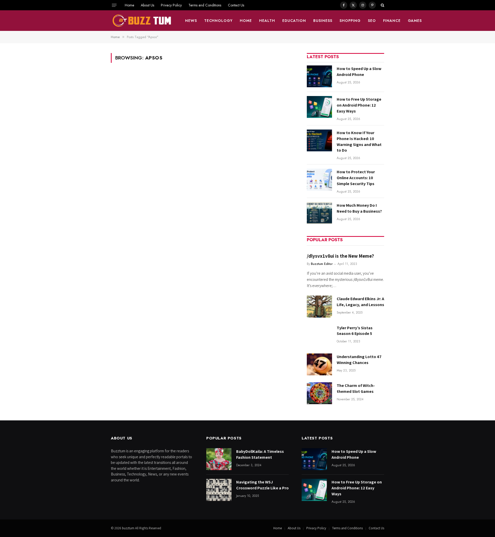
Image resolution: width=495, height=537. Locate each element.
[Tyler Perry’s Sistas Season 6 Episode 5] (319, 336)
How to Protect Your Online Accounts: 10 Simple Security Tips (356, 177)
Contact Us (236, 5)
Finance (392, 20)
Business (322, 20)
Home (129, 5)
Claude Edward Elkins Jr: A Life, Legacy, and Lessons (360, 301)
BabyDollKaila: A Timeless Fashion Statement (260, 454)
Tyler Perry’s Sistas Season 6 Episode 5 (355, 330)
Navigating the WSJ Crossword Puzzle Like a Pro (262, 485)
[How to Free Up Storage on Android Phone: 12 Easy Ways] (319, 107)
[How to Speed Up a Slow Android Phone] (319, 76)
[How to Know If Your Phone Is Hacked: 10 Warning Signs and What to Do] (319, 140)
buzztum (128, 528)
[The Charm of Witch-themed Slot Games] (319, 393)
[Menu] (114, 5)
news (191, 20)
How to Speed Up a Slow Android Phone (359, 71)
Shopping (350, 20)
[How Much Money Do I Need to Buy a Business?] (319, 213)
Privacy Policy (171, 5)
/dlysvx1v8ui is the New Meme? (340, 256)
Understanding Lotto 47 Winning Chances (359, 359)
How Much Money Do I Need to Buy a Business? (359, 208)
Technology (218, 20)
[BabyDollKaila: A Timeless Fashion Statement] (219, 459)
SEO (372, 20)
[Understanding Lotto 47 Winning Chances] (319, 364)
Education (294, 20)
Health (267, 20)
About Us (147, 5)
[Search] (382, 5)
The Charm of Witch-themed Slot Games (356, 388)
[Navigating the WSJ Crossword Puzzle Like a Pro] (219, 490)
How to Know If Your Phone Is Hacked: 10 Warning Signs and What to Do (359, 141)
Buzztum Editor (322, 264)
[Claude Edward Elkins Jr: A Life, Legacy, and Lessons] (319, 306)
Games (415, 20)
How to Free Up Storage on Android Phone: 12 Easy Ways (359, 105)
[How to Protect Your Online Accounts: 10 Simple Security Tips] (319, 179)
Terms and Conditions (204, 5)
